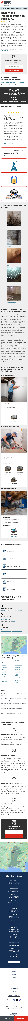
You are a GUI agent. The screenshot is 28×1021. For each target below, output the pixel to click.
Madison (4, 665)
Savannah (17, 669)
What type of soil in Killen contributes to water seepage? (12, 704)
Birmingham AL (14, 880)
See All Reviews (8, 143)
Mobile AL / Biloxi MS (14, 942)
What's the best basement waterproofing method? (11, 714)
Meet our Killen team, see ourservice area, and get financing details (11, 630)
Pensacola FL (14, 954)
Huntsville (4, 662)
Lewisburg (17, 667)
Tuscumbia (17, 678)
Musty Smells (10, 227)
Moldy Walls (10, 246)
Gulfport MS (14, 914)
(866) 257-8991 (5, 619)
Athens (4, 674)
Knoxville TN (14, 927)
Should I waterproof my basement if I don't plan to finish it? (11, 694)
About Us (14, 971)
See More (4, 50)
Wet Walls (9, 265)
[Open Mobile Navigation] (25, 3)
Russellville (18, 680)
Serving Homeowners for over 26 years (12, 82)
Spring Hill (5, 679)
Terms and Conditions (14, 1014)
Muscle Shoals (18, 672)
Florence (4, 667)
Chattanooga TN (14, 888)
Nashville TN (14, 948)
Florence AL (14, 908)
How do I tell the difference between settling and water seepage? (12, 699)
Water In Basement (11, 302)
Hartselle (4, 681)
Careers (14, 974)
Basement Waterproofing (14, 985)
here (13, 621)
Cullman (4, 676)
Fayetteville (18, 662)
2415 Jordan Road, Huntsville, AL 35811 (11, 610)
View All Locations (14, 962)
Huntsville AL (14, 920)
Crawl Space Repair (14, 988)
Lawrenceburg (18, 665)
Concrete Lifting (14, 991)
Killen (3, 660)
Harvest (17, 660)
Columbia (4, 672)
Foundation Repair (14, 982)
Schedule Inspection (14, 70)
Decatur (4, 669)
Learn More (13, 422)
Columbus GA (14, 894)
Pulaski (16, 682)
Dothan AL (14, 900)
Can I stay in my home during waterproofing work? (12, 709)
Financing (14, 977)
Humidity (9, 283)
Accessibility (14, 1015)
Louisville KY (14, 934)
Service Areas (7, 8)
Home (2, 8)
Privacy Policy (14, 1013)
